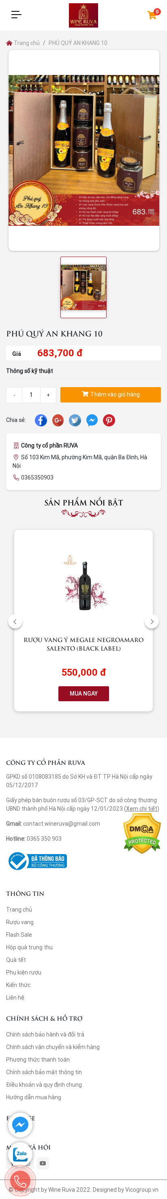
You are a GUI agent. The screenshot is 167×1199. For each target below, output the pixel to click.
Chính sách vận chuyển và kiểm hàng (53, 1047)
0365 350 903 (44, 838)
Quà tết (16, 959)
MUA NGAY (84, 693)
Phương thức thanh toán (38, 1059)
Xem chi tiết (141, 808)
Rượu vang (20, 922)
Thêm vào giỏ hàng (114, 394)
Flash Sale (19, 934)
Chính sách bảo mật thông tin (44, 1072)
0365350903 (37, 477)
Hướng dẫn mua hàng (33, 1097)
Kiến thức (18, 985)
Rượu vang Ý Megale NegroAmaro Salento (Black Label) (83, 643)
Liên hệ (15, 997)
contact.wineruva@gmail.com (61, 823)
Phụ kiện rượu (23, 972)
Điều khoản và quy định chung (44, 1084)
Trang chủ (26, 43)
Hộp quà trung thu (29, 947)
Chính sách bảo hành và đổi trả (45, 1034)
